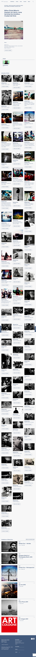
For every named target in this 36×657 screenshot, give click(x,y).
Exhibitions (12, 1)
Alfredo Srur (6, 44)
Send (16, 652)
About (29, 1)
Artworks (6, 5)
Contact (24, 1)
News (21, 1)
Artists (17, 1)
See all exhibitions (30, 539)
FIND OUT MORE (8, 50)
